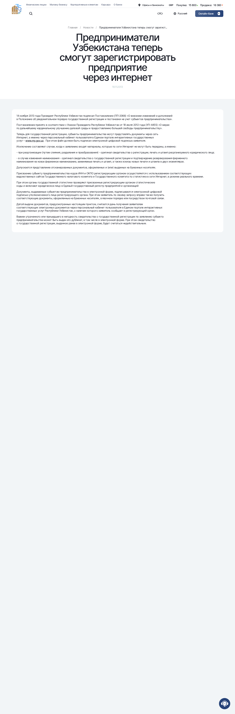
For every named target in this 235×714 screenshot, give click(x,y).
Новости (88, 27)
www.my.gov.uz (34, 140)
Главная (73, 27)
